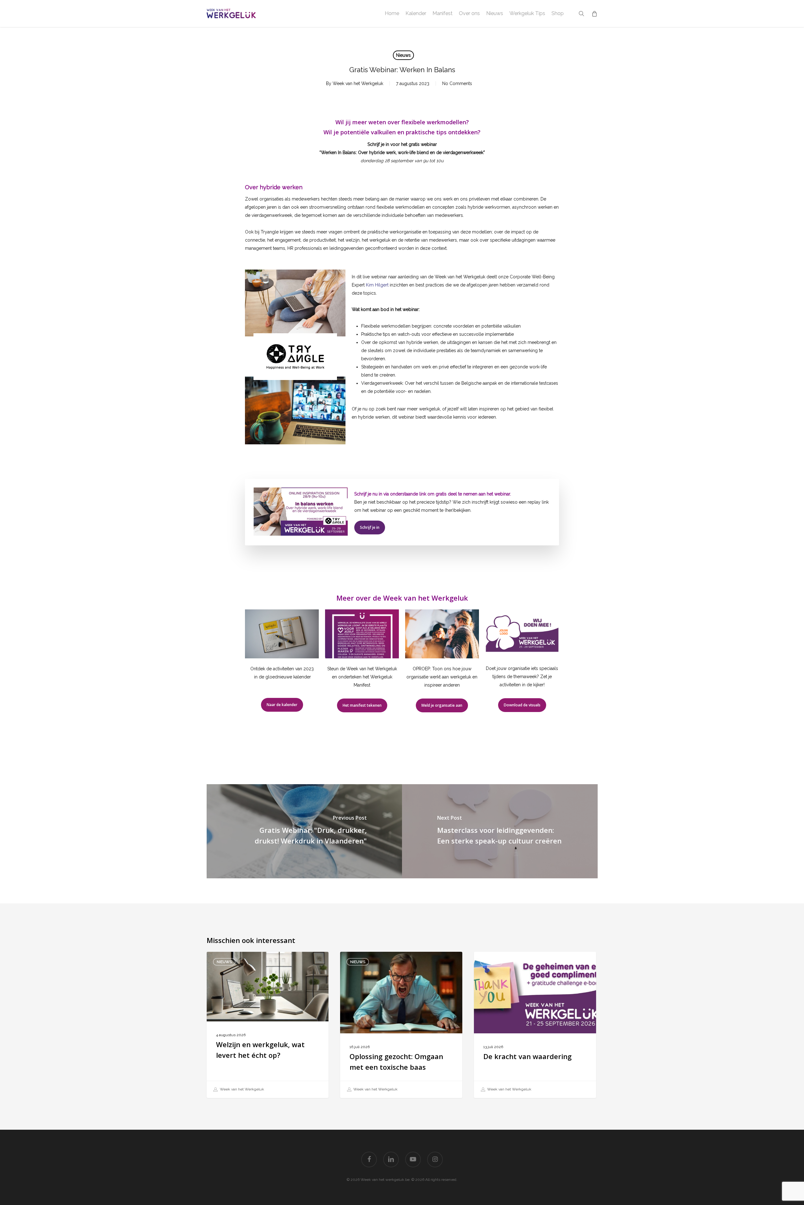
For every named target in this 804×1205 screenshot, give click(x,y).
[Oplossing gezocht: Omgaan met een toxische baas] (401, 1025)
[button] (369, 527)
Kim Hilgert (377, 284)
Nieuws (403, 55)
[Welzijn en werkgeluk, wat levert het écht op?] (268, 1025)
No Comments (457, 83)
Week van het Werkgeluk (358, 83)
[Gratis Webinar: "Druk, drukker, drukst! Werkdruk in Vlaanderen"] (304, 831)
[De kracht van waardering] (535, 1025)
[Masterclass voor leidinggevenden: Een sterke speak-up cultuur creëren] (500, 831)
